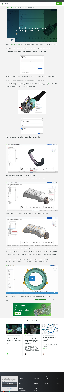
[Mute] (52, 293)
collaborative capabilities (15, 44)
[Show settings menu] (54, 293)
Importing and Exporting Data (40, 299)
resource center (9, 7)
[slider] (31, 293)
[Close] (17, 377)
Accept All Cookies (10, 383)
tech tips (14, 7)
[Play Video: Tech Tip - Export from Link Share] (32, 278)
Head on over (17, 313)
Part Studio (47, 83)
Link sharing (8, 259)
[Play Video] (7, 293)
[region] (9, 383)
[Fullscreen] (57, 293)
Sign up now (59, 3)
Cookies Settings (9, 388)
